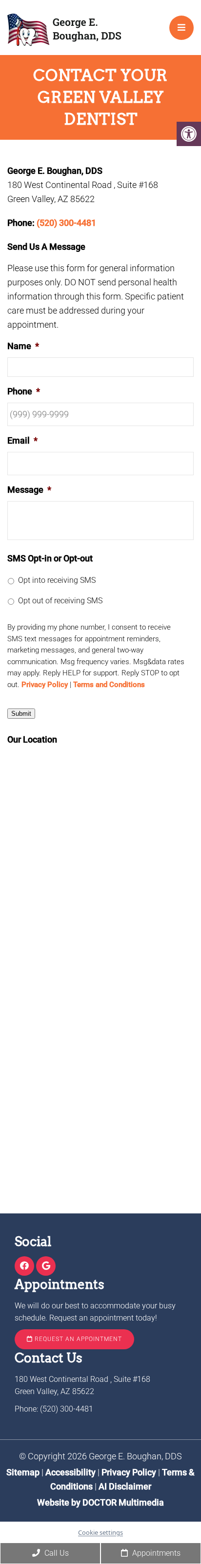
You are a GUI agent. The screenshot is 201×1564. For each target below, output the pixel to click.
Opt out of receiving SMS (60, 600)
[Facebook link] (24, 1266)
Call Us (55, 1553)
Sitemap (23, 1472)
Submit (21, 713)
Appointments (155, 1553)
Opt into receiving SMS (57, 580)
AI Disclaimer (125, 1486)
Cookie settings (100, 1532)
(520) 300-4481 (66, 223)
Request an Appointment (77, 1339)
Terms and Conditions (109, 684)
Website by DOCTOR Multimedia (100, 1502)
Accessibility (70, 1472)
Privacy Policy (44, 684)
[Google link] (46, 1266)
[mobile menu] (181, 28)
